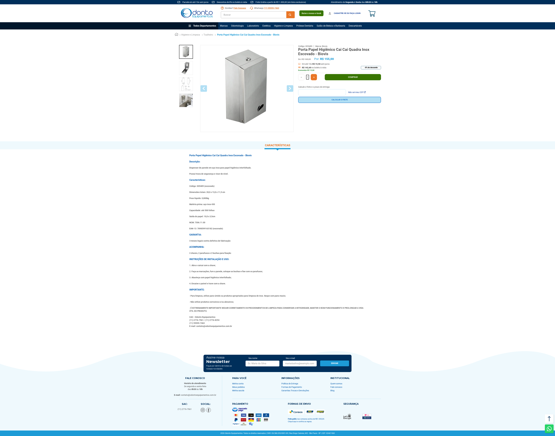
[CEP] (322, 90)
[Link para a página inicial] (176, 34)
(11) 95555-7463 (271, 8)
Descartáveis (355, 25)
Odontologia (237, 25)
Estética (266, 25)
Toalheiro (208, 34)
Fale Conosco (240, 8)
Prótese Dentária (304, 25)
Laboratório (253, 25)
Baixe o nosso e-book (311, 13)
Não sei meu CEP (355, 92)
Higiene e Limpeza (283, 25)
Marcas (224, 25)
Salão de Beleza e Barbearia (331, 25)
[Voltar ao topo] (549, 418)
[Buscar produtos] (290, 14)
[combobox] (258, 14)
